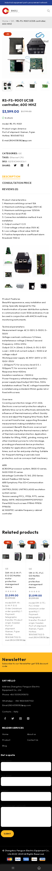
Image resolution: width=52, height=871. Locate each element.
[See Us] (20, 718)
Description (11, 176)
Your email (6, 775)
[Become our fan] (5, 718)
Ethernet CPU (17, 157)
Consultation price (16, 183)
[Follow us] (13, 718)
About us (31, 734)
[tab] (11, 177)
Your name (6, 760)
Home (5, 21)
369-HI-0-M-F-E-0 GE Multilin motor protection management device (13, 579)
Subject (4, 790)
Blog (4, 745)
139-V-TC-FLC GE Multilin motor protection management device (36, 580)
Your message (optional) (13, 805)
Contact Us (32, 740)
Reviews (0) (10, 189)
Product (6, 740)
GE (12, 21)
